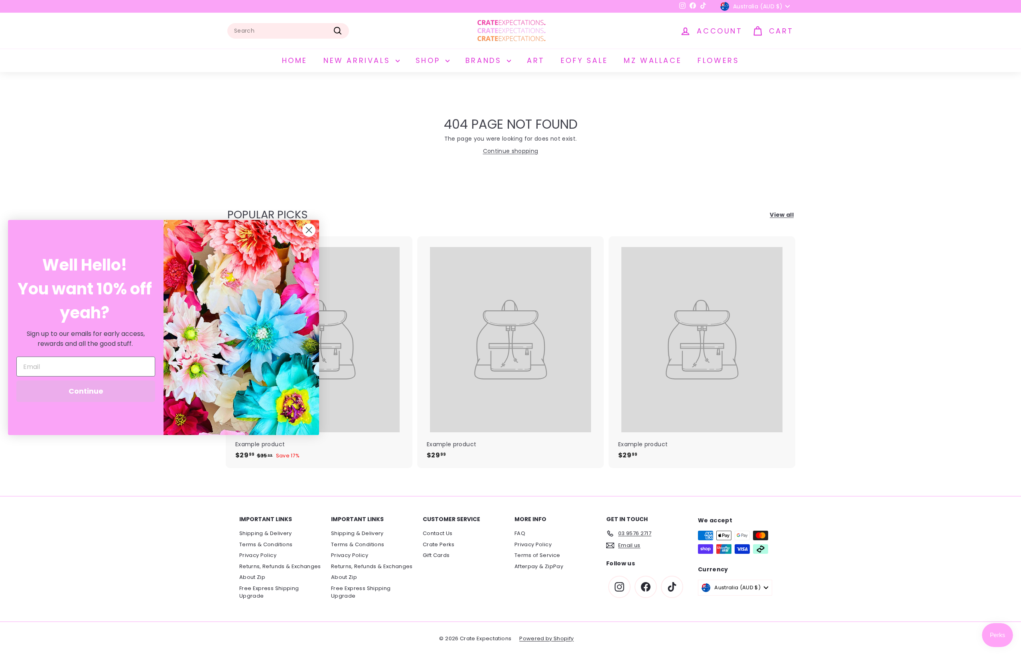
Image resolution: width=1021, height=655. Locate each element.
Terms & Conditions (265, 544)
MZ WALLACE (653, 60)
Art (536, 60)
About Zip (252, 577)
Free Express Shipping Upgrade (269, 592)
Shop (429, 60)
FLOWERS (718, 60)
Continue (86, 391)
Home (294, 60)
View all (782, 215)
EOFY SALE (584, 60)
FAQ (519, 533)
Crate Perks (439, 544)
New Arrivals (358, 60)
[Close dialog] (309, 230)
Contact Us (438, 533)
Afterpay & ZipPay (538, 566)
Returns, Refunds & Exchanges (280, 566)
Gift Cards (436, 555)
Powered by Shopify (546, 638)
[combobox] (288, 31)
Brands (485, 60)
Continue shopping (510, 151)
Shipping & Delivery (265, 533)
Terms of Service (537, 555)
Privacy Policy (257, 555)
